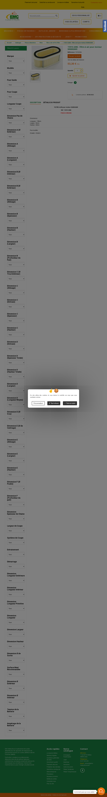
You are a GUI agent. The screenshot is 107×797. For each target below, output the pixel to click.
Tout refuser (54, 403)
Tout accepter (70, 403)
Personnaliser (38, 403)
